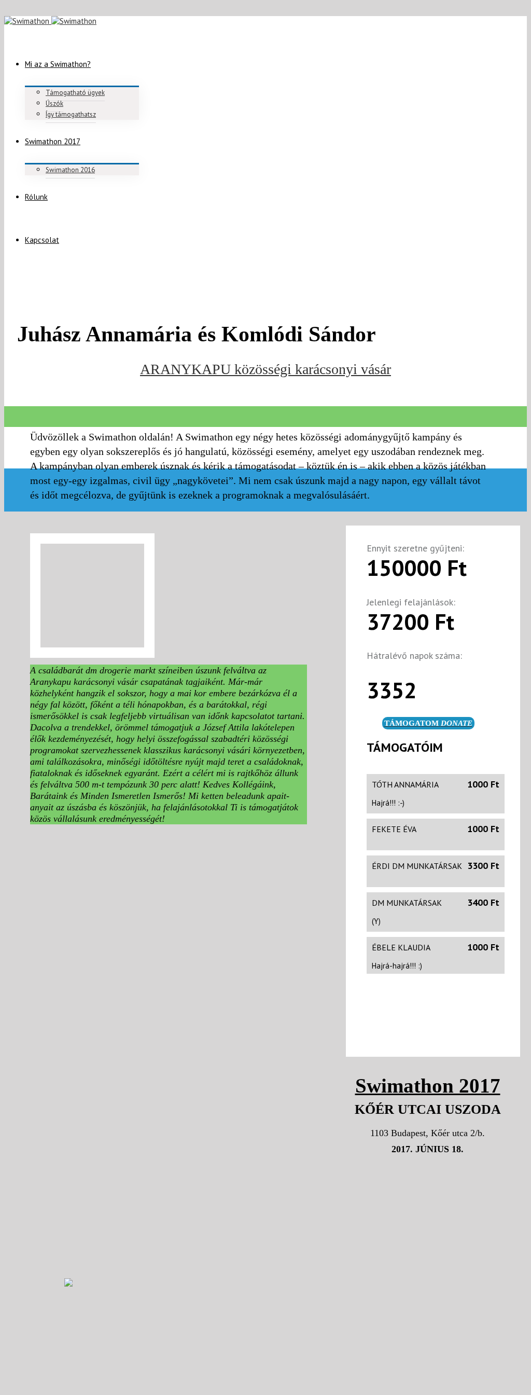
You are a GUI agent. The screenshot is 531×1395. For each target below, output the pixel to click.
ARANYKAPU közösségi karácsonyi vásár (265, 369)
